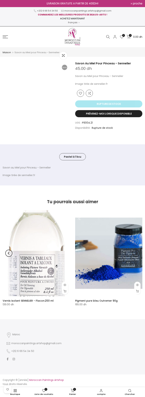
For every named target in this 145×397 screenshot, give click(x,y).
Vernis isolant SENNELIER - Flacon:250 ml (28, 300)
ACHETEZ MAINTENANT (72, 18)
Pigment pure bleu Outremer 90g (96, 300)
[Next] (136, 253)
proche (9, 3)
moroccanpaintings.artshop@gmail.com (87, 10)
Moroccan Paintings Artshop (46, 380)
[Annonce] (72, 3)
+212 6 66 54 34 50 (47, 10)
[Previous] (8, 253)
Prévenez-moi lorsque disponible (109, 113)
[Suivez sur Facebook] (7, 359)
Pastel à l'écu (72, 156)
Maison (7, 52)
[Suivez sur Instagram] (14, 359)
